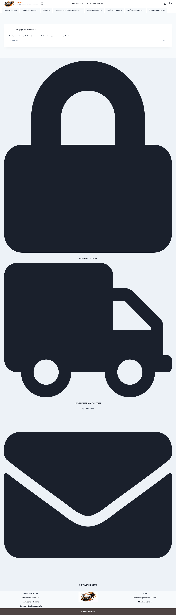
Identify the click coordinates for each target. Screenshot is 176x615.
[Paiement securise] (88, 252)
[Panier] (170, 3)
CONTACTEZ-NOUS (88, 585)
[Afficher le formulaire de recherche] (42, 4)
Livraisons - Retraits (31, 602)
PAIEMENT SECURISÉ (88, 258)
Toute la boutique (10, 10)
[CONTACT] (88, 578)
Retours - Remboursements (31, 606)
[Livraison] (88, 397)
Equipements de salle (157, 10)
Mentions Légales (145, 602)
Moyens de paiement (30, 598)
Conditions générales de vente (145, 598)
